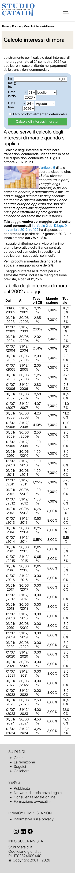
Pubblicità (22, 788)
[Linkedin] (23, 831)
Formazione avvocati (31, 801)
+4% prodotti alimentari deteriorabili (39, 114)
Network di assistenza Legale (38, 793)
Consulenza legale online (34, 797)
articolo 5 (48, 167)
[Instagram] (16, 831)
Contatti (20, 758)
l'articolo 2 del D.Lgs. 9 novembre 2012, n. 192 (35, 227)
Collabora (21, 771)
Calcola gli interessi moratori (37, 121)
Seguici (20, 766)
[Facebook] (30, 831)
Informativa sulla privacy (34, 819)
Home (5, 26)
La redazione (24, 762)
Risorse (16, 26)
